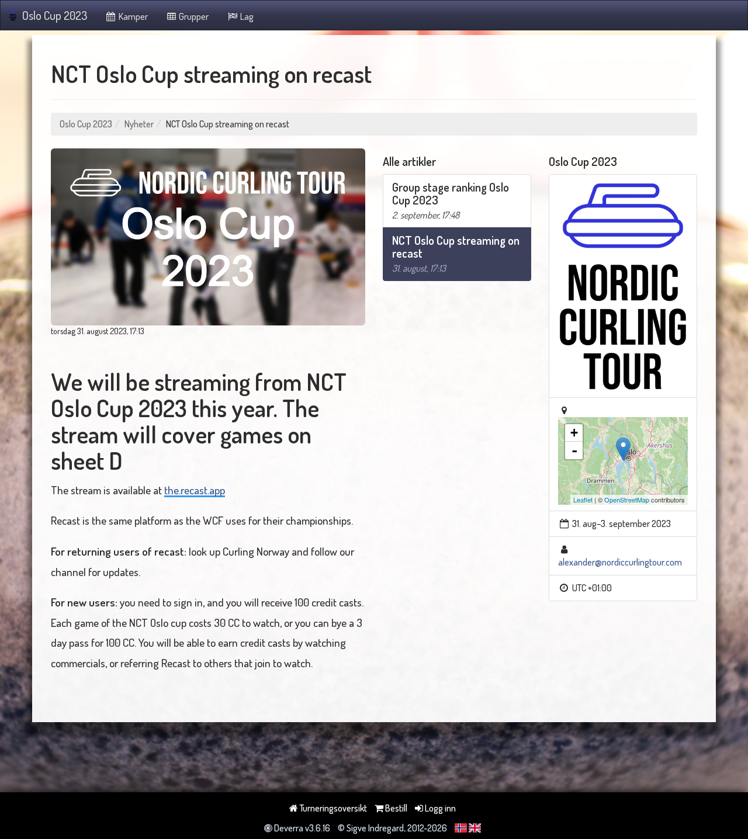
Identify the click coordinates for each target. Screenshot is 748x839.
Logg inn (439, 808)
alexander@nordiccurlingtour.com (620, 562)
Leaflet (583, 499)
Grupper (193, 16)
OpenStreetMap (626, 499)
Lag (246, 16)
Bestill (395, 808)
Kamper (132, 16)
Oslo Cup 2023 (54, 15)
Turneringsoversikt (332, 808)
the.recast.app (194, 490)
